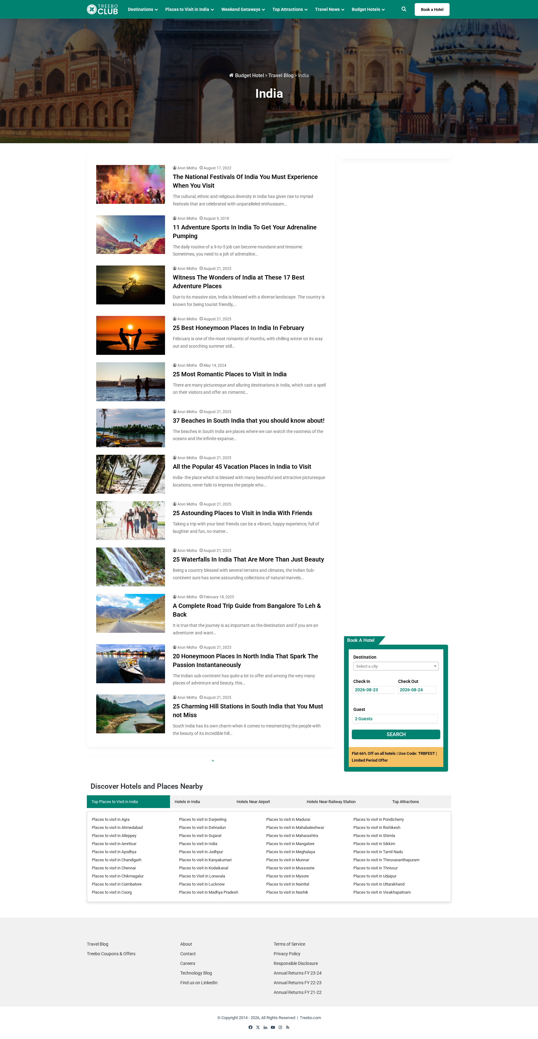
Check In (361, 681)
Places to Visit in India (187, 9)
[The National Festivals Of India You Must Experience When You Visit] (130, 184)
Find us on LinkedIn (199, 982)
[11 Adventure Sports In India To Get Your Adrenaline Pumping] (130, 234)
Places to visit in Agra (111, 819)
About (186, 944)
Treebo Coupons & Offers (111, 953)
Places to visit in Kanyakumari (205, 860)
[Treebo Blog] (102, 9)
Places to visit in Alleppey (114, 835)
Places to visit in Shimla (374, 835)
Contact (188, 953)
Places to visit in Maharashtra (292, 835)
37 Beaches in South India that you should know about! (248, 420)
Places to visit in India (198, 843)
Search (396, 734)
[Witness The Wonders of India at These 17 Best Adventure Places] (130, 285)
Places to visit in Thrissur (375, 868)
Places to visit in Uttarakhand (378, 884)
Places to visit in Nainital (287, 884)
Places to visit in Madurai (288, 819)
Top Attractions (405, 801)
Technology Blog (196, 973)
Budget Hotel (249, 75)
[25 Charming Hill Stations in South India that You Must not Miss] (130, 713)
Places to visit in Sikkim (374, 843)
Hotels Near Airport (253, 801)
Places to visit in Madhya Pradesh (208, 892)
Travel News (327, 9)
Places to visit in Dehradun (202, 827)
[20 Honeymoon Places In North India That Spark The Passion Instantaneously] (130, 663)
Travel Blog (281, 75)
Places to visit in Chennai (114, 868)
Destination (364, 657)
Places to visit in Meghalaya (290, 851)
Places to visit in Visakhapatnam (382, 892)
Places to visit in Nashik (287, 892)
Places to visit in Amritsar (114, 843)
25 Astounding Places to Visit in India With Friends (242, 513)
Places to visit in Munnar (287, 860)
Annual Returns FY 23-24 (298, 973)
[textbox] (396, 666)
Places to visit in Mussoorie (290, 868)
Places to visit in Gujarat (200, 835)
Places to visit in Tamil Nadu (378, 851)
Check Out (408, 681)
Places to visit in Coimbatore (117, 884)
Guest (359, 709)
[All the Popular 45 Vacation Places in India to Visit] (130, 474)
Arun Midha (187, 168)
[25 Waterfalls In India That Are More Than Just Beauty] (130, 567)
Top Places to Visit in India (115, 801)
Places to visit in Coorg (112, 892)
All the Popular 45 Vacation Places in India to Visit (242, 466)
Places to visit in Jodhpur (201, 851)
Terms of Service (289, 944)
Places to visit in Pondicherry (378, 819)
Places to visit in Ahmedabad (117, 827)
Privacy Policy (287, 953)
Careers (187, 963)
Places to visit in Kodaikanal (203, 868)
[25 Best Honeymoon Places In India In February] (130, 335)
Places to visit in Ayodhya (114, 851)
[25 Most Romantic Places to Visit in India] (130, 381)
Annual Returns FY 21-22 (298, 992)
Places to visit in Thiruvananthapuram (386, 860)
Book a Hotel (432, 9)
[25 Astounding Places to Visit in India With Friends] (130, 520)
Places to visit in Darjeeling (202, 819)
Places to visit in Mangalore (290, 843)
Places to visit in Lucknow (202, 884)
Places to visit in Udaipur (374, 876)
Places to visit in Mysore (287, 876)
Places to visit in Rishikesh (376, 827)
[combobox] (396, 666)
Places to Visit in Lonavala (202, 876)
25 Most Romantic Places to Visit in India (230, 374)
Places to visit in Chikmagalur (118, 876)
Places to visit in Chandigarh (116, 860)
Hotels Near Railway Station (331, 801)
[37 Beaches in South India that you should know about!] (130, 428)
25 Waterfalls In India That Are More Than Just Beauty (248, 559)
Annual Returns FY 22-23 (298, 982)
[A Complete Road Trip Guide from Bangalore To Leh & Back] (130, 613)
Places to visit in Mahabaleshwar (295, 827)
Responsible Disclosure (296, 963)
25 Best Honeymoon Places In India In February (238, 327)
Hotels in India (187, 801)
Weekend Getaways (240, 9)
